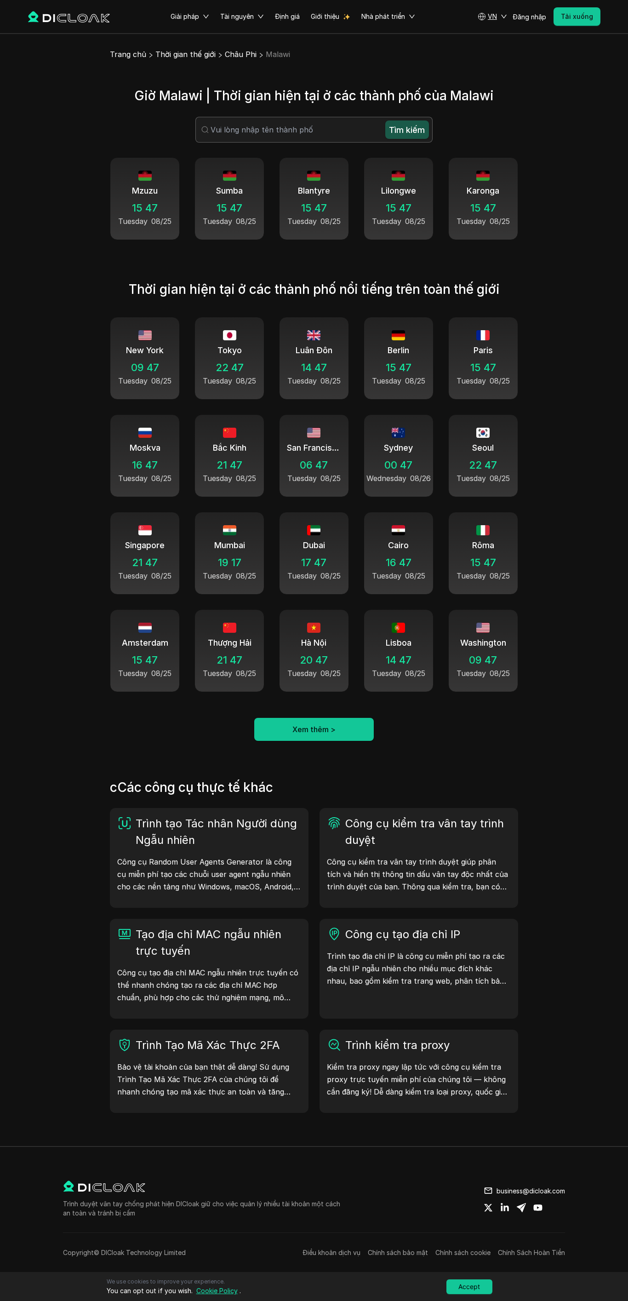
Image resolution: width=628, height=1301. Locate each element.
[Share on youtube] (537, 1207)
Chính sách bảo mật (398, 1252)
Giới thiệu (325, 16)
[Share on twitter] (488, 1207)
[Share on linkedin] (504, 1207)
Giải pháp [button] (185, 16)
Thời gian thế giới (185, 54)
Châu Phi (241, 54)
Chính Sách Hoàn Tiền (531, 1252)
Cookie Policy (217, 1291)
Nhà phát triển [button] (383, 16)
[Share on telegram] (521, 1207)
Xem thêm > (314, 729)
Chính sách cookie (463, 1252)
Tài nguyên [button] (237, 16)
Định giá (287, 16)
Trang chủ (128, 54)
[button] (492, 16)
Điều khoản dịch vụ (331, 1252)
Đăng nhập (529, 17)
